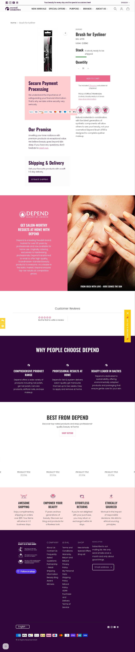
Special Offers (84, 551)
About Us (51, 547)
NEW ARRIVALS (39, 8)
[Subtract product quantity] (78, 69)
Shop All (81, 554)
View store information (87, 99)
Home (13, 22)
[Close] (128, 313)
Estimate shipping (39, 179)
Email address (100, 564)
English (124, 2)
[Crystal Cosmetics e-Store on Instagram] (10, 2)
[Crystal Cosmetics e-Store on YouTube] (14, 2)
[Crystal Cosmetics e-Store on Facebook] (7, 2)
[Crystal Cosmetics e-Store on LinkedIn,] (17, 2)
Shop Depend (67, 433)
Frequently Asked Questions (52, 557)
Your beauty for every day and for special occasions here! (67, 2)
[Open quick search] (115, 9)
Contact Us (52, 551)
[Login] (121, 9)
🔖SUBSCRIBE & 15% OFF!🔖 (127, 328)
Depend (79, 29)
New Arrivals (83, 547)
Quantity (81, 62)
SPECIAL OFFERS (57, 8)
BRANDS (87, 8)
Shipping (93, 85)
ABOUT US (101, 8)
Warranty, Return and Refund (67, 557)
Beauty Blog (52, 577)
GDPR (64, 590)
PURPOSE (74, 8)
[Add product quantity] (88, 69)
